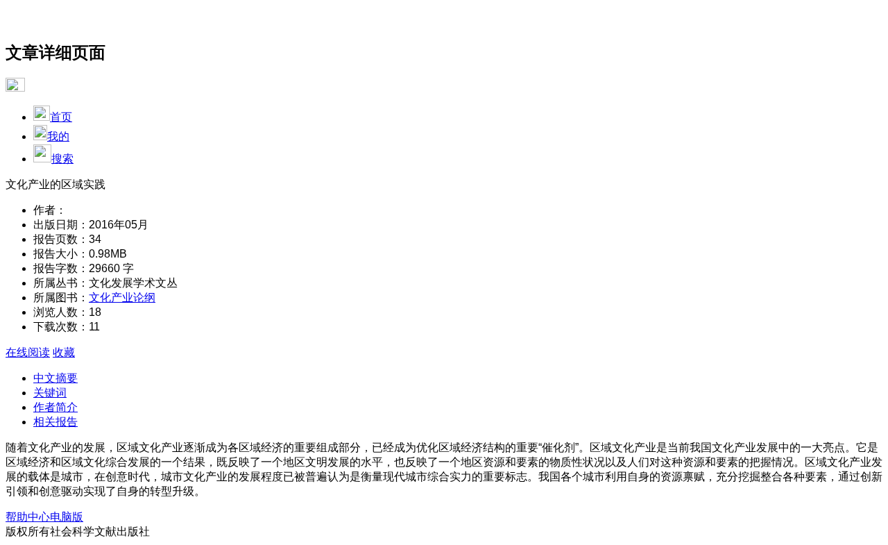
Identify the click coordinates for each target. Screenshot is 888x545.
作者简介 (55, 407)
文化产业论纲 (122, 297)
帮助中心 (28, 517)
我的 (58, 136)
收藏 (64, 352)
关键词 (50, 393)
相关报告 (55, 422)
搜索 (62, 159)
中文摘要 (55, 378)
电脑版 (66, 517)
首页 (61, 117)
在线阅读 (28, 352)
